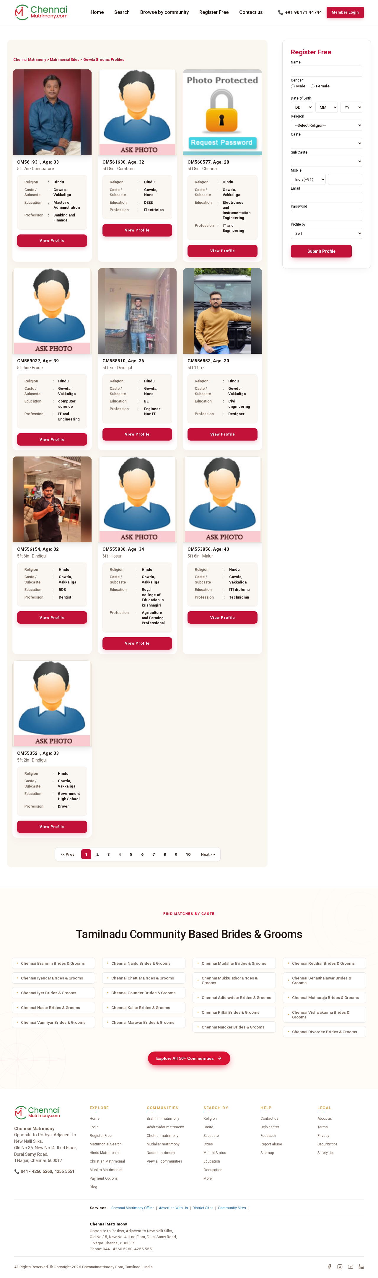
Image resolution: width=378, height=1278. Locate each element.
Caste (208, 1127)
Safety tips (326, 1153)
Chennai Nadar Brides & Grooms (50, 1007)
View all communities (164, 1161)
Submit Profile (321, 251)
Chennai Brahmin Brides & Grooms (53, 963)
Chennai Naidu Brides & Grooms (140, 963)
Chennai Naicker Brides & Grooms (233, 1027)
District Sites (203, 1208)
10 (188, 854)
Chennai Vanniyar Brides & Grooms (53, 1022)
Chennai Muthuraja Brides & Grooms (325, 997)
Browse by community (164, 12)
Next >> (208, 854)
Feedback (268, 1136)
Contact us (251, 12)
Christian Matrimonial (107, 1161)
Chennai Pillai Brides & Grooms (230, 1012)
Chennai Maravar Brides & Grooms (142, 1022)
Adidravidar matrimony (165, 1127)
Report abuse (271, 1144)
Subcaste (211, 1136)
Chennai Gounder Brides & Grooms (143, 992)
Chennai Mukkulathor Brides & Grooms (230, 980)
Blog (93, 1187)
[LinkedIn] (361, 1266)
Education (211, 1161)
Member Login (345, 12)
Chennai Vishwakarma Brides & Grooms (320, 1014)
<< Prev (67, 854)
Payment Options (104, 1178)
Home (97, 12)
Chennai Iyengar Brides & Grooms (52, 978)
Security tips (327, 1144)
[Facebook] (329, 1266)
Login (94, 1127)
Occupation (212, 1170)
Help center (269, 1127)
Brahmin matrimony (163, 1118)
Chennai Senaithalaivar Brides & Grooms (321, 980)
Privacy (323, 1136)
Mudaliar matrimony (163, 1144)
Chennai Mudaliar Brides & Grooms (234, 963)
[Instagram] (340, 1266)
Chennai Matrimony (29, 60)
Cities (208, 1144)
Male (300, 86)
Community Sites (232, 1208)
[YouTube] (350, 1266)
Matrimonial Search (106, 1144)
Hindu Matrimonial (105, 1153)
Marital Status (214, 1153)
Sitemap (267, 1153)
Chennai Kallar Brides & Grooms (140, 1007)
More (207, 1178)
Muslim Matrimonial (106, 1170)
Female (323, 86)
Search (122, 12)
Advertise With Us (173, 1208)
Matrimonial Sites (64, 60)
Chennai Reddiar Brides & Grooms (323, 963)
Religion (210, 1118)
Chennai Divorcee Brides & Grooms (324, 1031)
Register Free (214, 12)
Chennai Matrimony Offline (132, 1208)
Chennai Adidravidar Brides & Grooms (236, 997)
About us (324, 1118)
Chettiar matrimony (162, 1136)
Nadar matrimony (161, 1153)
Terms (322, 1127)
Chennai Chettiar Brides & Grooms (142, 978)
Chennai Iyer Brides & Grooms (48, 992)
